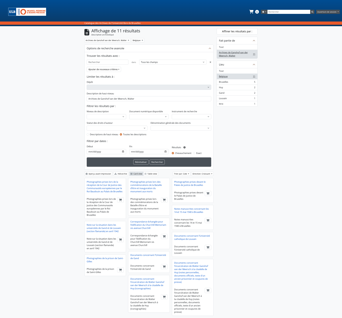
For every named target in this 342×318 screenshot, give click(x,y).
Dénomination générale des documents (171, 122)
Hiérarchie (122, 173)
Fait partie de (227, 40)
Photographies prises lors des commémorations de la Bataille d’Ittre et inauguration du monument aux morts (146, 186)
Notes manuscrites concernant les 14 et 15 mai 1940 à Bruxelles (191, 210)
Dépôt (90, 82)
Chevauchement (183, 153)
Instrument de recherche (184, 111)
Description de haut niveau (100, 93)
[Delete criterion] (210, 62)
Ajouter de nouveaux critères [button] (103, 69)
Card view (137, 173)
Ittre (237, 104)
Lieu (221, 64)
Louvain (237, 99)
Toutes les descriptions (134, 134)
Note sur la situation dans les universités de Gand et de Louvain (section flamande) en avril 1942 (104, 228)
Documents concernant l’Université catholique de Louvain (192, 237)
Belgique (237, 77)
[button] (251, 12)
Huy (237, 88)
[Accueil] (28, 12)
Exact (199, 153)
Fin (130, 146)
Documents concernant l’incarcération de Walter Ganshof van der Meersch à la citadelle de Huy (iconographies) (147, 283)
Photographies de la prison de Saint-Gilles (105, 260)
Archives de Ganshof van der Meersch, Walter (237, 54)
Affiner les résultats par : (237, 31)
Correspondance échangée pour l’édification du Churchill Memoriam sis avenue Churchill (148, 225)
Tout (221, 47)
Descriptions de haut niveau (104, 134)
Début (90, 146)
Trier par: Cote (181, 173)
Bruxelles (237, 82)
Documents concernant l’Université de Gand (148, 257)
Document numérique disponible (146, 111)
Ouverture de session (327, 12)
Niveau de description (98, 111)
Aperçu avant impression (99, 173)
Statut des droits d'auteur (100, 122)
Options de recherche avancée (105, 48)
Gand (237, 93)
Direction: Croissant (202, 173)
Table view (152, 173)
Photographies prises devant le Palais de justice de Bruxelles (190, 183)
